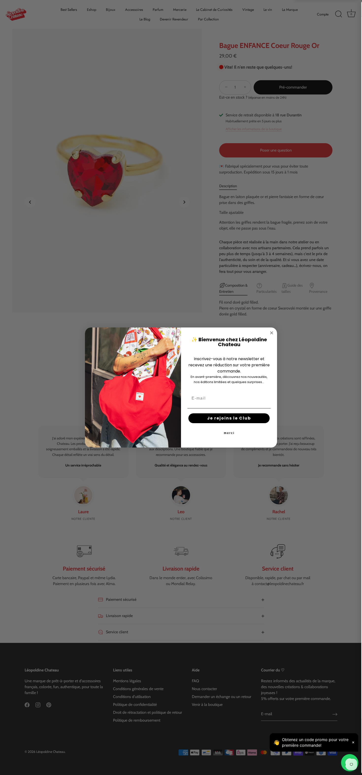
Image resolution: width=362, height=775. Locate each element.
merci (229, 433)
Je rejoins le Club (229, 418)
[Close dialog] (272, 333)
